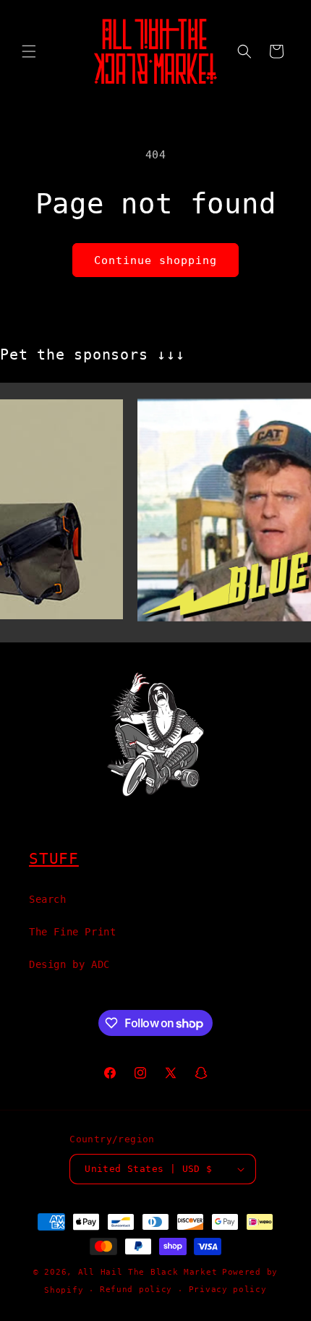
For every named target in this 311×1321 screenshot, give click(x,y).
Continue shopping (155, 260)
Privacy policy (228, 1289)
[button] (29, 51)
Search (48, 899)
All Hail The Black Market (148, 1272)
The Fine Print (72, 932)
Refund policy (136, 1289)
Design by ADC (69, 964)
